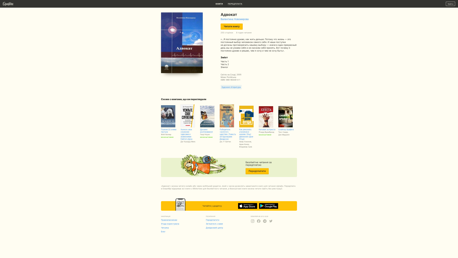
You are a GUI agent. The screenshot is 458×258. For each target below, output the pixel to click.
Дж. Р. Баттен (225, 142)
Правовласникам (169, 220)
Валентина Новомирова (235, 19)
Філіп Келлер (166, 134)
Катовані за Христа (267, 129)
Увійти (450, 4)
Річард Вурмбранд (266, 132)
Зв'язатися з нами (214, 224)
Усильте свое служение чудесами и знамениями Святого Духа (186, 134)
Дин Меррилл (283, 135)
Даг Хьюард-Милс (188, 142)
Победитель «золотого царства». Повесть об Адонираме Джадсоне (228, 134)
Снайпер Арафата (286, 129)
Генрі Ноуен (205, 134)
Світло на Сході (228, 74)
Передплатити (257, 171)
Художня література (231, 87)
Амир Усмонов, (245, 142)
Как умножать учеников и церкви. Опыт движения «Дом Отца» (246, 134)
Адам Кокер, (244, 144)
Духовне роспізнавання (206, 130)
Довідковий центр (214, 227)
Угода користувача (170, 224)
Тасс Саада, (283, 132)
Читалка (165, 227)
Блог (163, 231)
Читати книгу (232, 26)
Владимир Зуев (245, 147)
